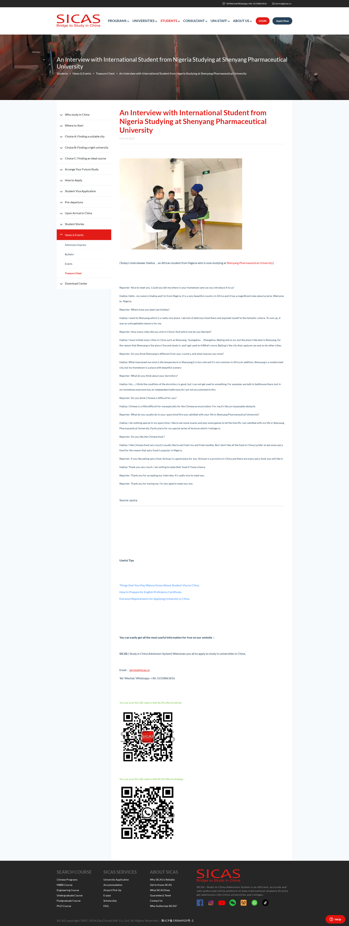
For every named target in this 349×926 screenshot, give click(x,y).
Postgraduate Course (69, 900)
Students (62, 73)
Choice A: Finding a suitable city (85, 136)
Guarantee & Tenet (160, 895)
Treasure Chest (105, 73)
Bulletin (69, 254)
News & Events (82, 73)
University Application (116, 879)
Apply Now (282, 20)
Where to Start (74, 125)
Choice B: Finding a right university (86, 147)
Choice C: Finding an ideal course (85, 158)
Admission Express (75, 244)
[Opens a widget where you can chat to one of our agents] (335, 919)
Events (68, 263)
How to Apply (73, 180)
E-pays (107, 895)
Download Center (76, 283)
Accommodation (112, 884)
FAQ (106, 905)
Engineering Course (68, 890)
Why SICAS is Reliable (162, 879)
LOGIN (262, 20)
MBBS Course (64, 884)
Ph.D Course (64, 905)
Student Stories (74, 224)
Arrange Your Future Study (82, 169)
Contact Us (156, 900)
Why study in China (77, 114)
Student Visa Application (80, 191)
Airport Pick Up (112, 890)
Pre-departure (74, 202)
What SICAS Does (160, 890)
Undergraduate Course (70, 895)
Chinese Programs (67, 879)
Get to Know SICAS (161, 884)
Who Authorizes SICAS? (163, 905)
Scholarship (110, 900)
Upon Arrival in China (78, 213)
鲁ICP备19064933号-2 (177, 920)
